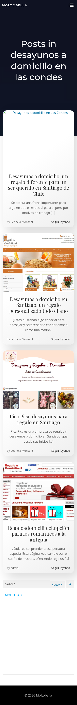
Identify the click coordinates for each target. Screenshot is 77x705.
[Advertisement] (38, 636)
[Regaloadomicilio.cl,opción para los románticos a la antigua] (38, 491)
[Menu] (71, 5)
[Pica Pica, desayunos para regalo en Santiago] (38, 380)
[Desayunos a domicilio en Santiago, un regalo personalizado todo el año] (38, 262)
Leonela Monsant (22, 222)
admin (15, 568)
